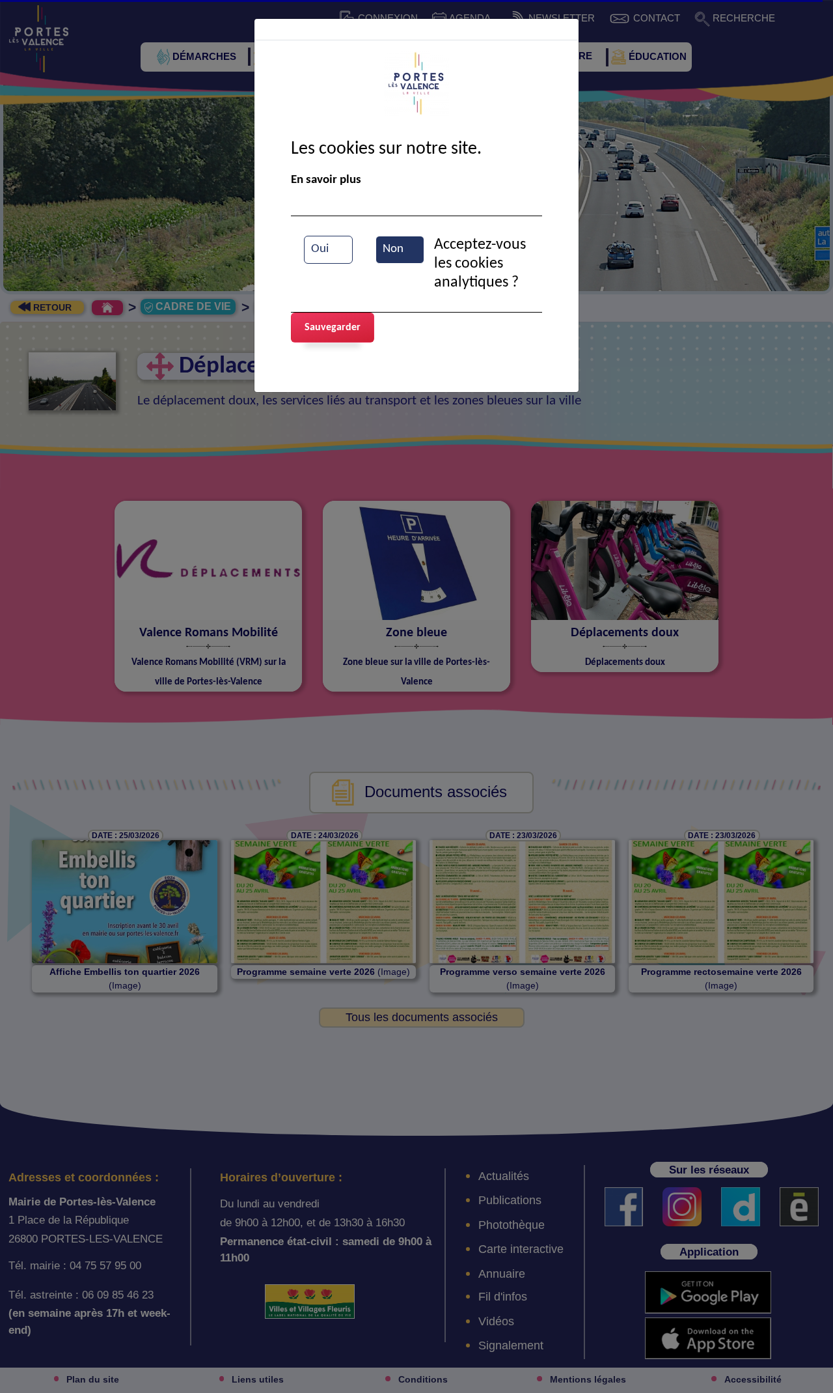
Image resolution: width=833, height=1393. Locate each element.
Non (393, 249)
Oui (320, 249)
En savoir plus (326, 180)
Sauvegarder (333, 327)
